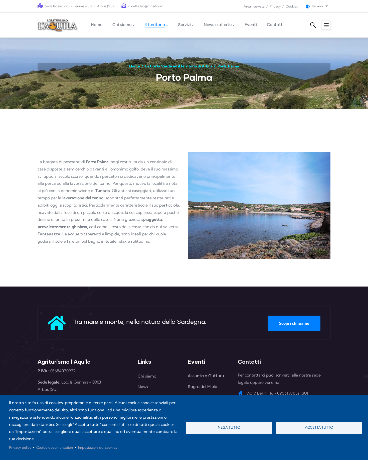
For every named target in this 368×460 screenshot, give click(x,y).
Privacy (275, 6)
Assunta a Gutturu (206, 376)
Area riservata (254, 6)
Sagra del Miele (202, 387)
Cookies (292, 6)
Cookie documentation (54, 447)
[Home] (58, 25)
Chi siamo (147, 376)
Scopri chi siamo (294, 323)
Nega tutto (229, 427)
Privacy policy (20, 447)
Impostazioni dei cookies (97, 447)
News (143, 386)
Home (134, 66)
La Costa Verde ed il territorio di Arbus (178, 66)
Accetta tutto (319, 427)
